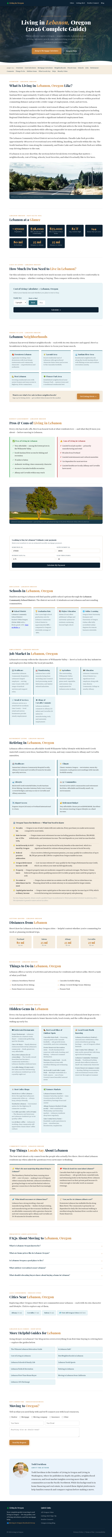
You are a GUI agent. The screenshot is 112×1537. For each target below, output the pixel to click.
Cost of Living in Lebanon (21, 1356)
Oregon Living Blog (48, 1523)
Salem (49, 1313)
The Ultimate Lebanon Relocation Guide (26, 1349)
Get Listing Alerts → (88, 396)
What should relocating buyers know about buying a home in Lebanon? (39, 1275)
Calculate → (56, 310)
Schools (81, 68)
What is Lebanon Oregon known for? (25, 1245)
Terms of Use (89, 1532)
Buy (41, 302)
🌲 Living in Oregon (15, 3)
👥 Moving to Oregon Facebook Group (21, 1523)
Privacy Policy (78, 1532)
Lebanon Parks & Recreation (22, 1369)
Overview (19, 68)
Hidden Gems (32, 71)
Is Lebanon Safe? (64, 1349)
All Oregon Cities (47, 1512)
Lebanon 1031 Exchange (20, 1382)
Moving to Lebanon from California (72, 1375)
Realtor (14, 1417)
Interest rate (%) (18, 555)
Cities (72, 3)
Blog (102, 3)
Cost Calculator (30, 68)
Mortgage (25, 1417)
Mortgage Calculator (45, 68)
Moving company (40, 1417)
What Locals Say (45, 71)
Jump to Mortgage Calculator (46, 51)
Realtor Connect (93, 3)
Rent (33, 302)
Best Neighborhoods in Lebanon (70, 1356)
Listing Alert (80, 3)
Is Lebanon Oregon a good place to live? (26, 1260)
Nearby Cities (62, 71)
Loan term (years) (64, 555)
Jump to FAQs (71, 51)
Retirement (94, 68)
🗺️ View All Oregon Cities (72, 1313)
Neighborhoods (60, 68)
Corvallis (33, 1313)
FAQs (54, 71)
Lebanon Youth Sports (66, 1362)
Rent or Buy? (33, 298)
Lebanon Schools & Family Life (23, 1362)
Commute (10, 71)
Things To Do (20, 71)
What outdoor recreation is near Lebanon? (27, 1268)
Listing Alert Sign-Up (48, 1516)
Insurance (56, 1417)
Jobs (87, 68)
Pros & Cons (72, 68)
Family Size (17, 298)
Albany (16, 1313)
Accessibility (100, 1532)
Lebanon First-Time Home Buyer (24, 1375)
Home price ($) (17, 547)
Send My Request (19, 1442)
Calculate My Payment (56, 565)
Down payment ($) (63, 547)
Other (66, 1417)
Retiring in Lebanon (66, 1369)
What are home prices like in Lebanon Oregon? (29, 1253)
